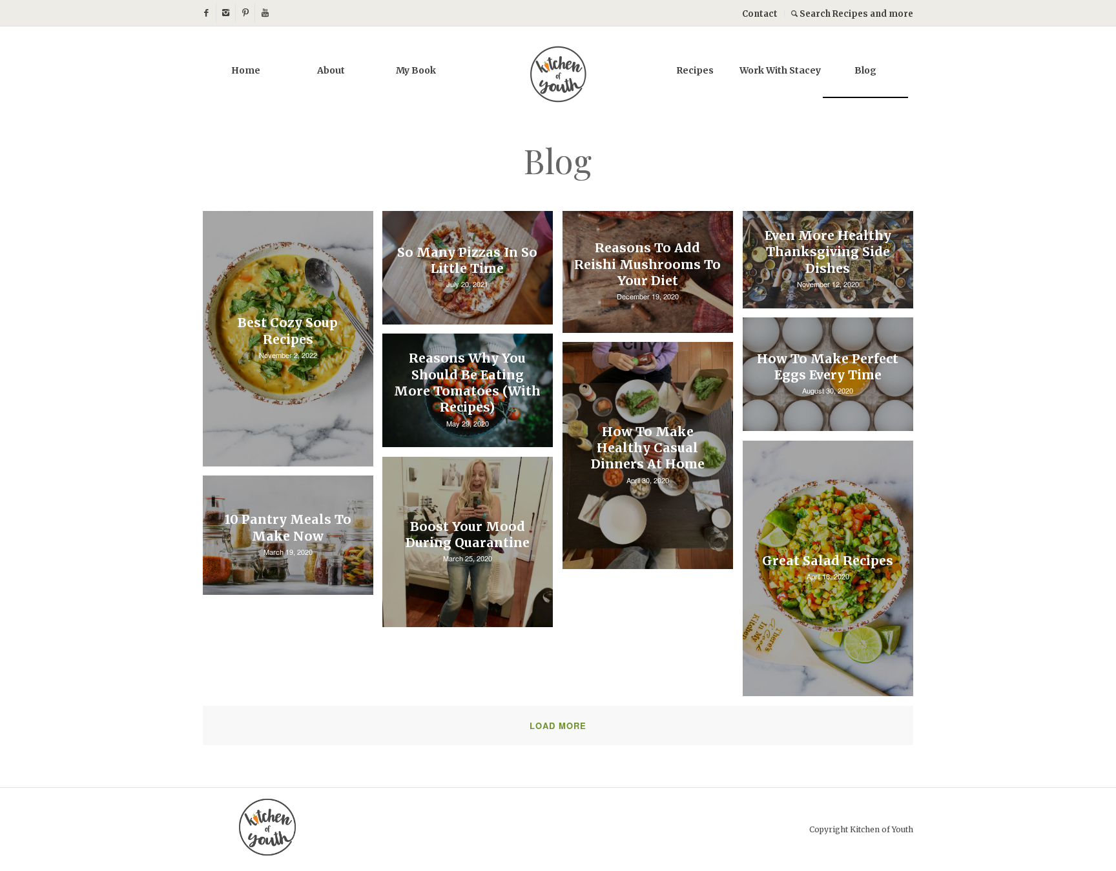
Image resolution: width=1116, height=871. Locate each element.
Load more (558, 725)
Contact (760, 13)
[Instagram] (225, 13)
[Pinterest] (245, 13)
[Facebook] (206, 13)
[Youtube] (264, 13)
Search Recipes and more (855, 13)
